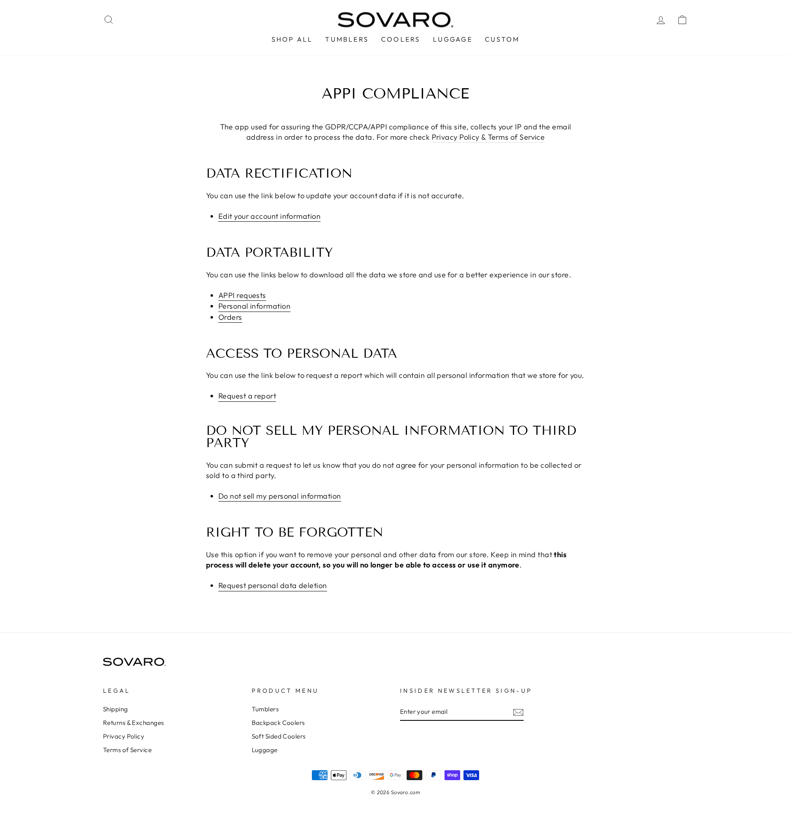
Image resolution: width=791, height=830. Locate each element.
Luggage (265, 750)
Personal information (254, 306)
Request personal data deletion (272, 585)
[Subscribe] (518, 711)
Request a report (247, 396)
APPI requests (242, 295)
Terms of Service (127, 750)
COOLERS (400, 39)
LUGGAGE (453, 39)
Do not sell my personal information (279, 496)
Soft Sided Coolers (279, 736)
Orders (230, 317)
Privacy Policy (123, 736)
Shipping (115, 709)
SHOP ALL (292, 39)
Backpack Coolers (278, 723)
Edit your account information (269, 216)
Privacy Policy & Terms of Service (488, 137)
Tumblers (265, 709)
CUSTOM (502, 39)
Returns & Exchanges (133, 723)
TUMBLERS (347, 39)
